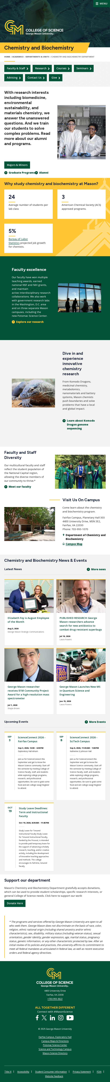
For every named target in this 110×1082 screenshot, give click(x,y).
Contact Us (34, 77)
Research (40, 68)
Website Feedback (54, 1076)
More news (98, 569)
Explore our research (30, 322)
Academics (18, 56)
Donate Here (15, 903)
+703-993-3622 (55, 998)
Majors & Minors (17, 165)
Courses (61, 68)
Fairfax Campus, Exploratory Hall (55, 1037)
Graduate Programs (22, 172)
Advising (12, 77)
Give (54, 77)
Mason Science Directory (55, 1053)
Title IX (7, 1071)
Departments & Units (37, 56)
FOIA (99, 1071)
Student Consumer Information (51, 1071)
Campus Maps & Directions (55, 1041)
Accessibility (23, 1071)
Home (7, 56)
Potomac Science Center (55, 1045)
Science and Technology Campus (55, 1049)
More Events (97, 722)
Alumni (43, 172)
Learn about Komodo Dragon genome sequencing (81, 424)
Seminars (82, 68)
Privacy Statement (82, 1071)
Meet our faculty (20, 486)
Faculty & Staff (16, 68)
